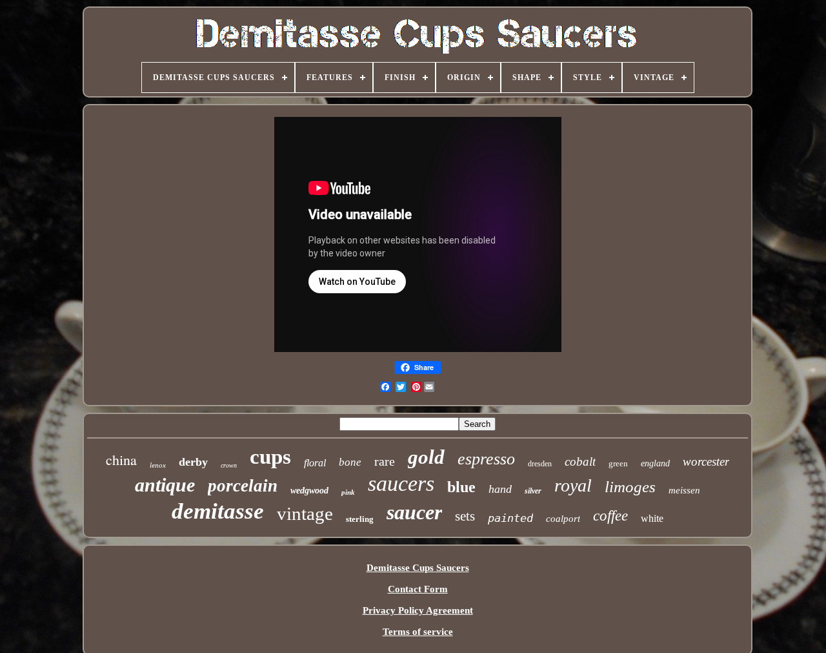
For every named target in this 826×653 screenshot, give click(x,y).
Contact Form (418, 589)
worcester (706, 461)
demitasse (218, 511)
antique (165, 484)
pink (348, 492)
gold (426, 457)
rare (384, 461)
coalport (563, 518)
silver (533, 490)
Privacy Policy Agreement (418, 610)
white (652, 518)
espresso (486, 459)
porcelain (242, 485)
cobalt (580, 461)
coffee (610, 516)
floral (315, 462)
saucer (414, 512)
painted (510, 518)
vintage (305, 513)
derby (193, 461)
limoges (630, 486)
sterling (360, 519)
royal (573, 485)
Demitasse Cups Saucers (418, 568)
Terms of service (418, 632)
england (655, 463)
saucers (401, 483)
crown (229, 465)
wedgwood (309, 490)
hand (500, 488)
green (618, 463)
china (121, 459)
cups (270, 456)
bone (350, 462)
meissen (684, 490)
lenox (158, 465)
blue (461, 487)
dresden (540, 463)
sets (465, 516)
